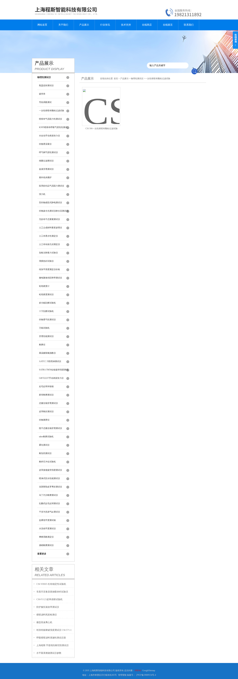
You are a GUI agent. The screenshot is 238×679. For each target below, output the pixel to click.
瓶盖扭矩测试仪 (46, 85)
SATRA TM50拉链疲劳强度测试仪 (53, 371)
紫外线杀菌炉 (45, 177)
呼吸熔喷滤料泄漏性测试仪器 (51, 637)
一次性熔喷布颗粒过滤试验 (51, 110)
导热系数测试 (45, 102)
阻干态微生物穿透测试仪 (50, 428)
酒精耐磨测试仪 (46, 545)
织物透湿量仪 (45, 144)
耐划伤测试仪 (45, 453)
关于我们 (63, 25)
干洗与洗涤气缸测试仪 (49, 512)
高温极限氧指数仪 (47, 353)
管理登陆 (122, 675)
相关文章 (44, 569)
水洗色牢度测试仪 (47, 528)
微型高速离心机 (44, 622)
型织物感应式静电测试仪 (50, 202)
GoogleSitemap (148, 670)
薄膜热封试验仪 (46, 261)
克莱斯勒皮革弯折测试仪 (50, 487)
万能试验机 (44, 328)
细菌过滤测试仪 (46, 161)
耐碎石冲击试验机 (47, 461)
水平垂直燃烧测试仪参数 (48, 653)
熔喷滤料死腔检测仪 (46, 614)
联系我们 (189, 25)
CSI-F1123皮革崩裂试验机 (49, 599)
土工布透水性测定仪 (48, 236)
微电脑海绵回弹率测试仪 (50, 278)
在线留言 (168, 25)
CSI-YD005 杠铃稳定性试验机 (51, 584)
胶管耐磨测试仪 (46, 395)
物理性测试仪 (137, 78)
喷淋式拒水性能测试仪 (49, 478)
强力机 (42, 194)
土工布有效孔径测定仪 (49, 244)
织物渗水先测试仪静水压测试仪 (53, 211)
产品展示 (84, 25)
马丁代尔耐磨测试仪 (48, 495)
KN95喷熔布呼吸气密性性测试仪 (53, 129)
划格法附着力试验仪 (48, 252)
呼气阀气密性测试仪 (48, 152)
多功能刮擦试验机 (47, 303)
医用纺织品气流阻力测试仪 (51, 186)
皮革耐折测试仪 (46, 411)
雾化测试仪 (44, 445)
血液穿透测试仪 (46, 169)
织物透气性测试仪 (47, 319)
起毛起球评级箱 (46, 386)
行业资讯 (105, 25)
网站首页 (42, 25)
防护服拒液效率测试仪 (47, 607)
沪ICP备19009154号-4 (146, 675)
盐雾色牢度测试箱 (47, 520)
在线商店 (147, 25)
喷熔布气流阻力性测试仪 (50, 119)
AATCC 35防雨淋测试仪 (50, 361)
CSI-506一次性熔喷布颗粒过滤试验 (101, 128)
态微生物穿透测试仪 (48, 403)
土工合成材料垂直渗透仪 (50, 227)
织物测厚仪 (44, 420)
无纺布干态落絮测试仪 (49, 219)
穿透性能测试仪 (46, 336)
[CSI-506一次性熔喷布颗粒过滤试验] (101, 102)
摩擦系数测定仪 (46, 537)
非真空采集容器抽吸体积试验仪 (52, 591)
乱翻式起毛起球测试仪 (49, 503)
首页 (116, 78)
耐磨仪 (42, 344)
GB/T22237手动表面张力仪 (51, 378)
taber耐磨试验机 (46, 436)
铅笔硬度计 (44, 286)
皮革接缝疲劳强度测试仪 (50, 470)
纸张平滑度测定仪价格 (49, 269)
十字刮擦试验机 (46, 311)
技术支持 (126, 25)
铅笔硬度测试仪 (46, 294)
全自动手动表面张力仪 (49, 135)
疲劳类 (42, 94)
